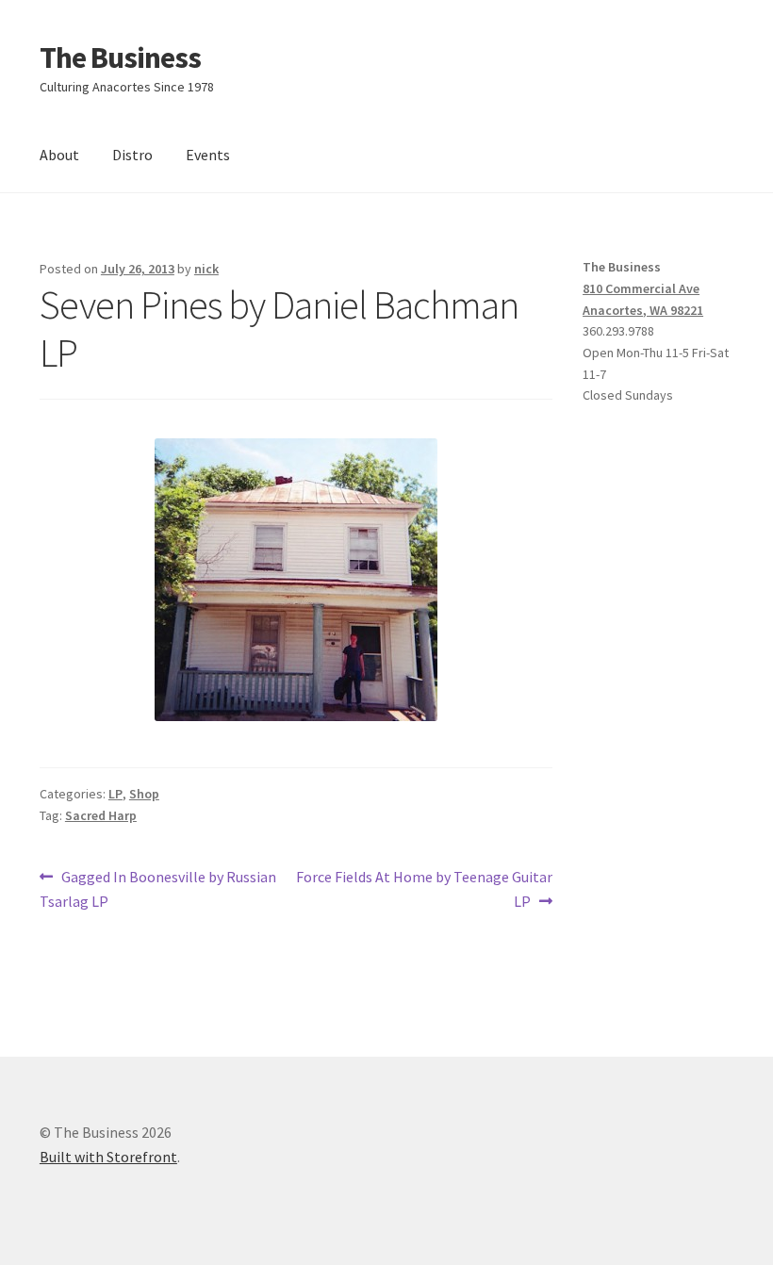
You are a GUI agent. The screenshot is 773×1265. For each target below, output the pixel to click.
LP (115, 793)
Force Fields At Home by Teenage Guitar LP (424, 888)
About (59, 154)
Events (208, 154)
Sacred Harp (101, 815)
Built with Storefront (108, 1156)
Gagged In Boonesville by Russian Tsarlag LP (158, 888)
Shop (144, 793)
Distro (132, 154)
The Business (120, 57)
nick (206, 268)
